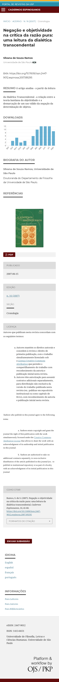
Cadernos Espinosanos (24, 9)
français (9, 572)
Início (6, 21)
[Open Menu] (3, 9)
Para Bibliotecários (14, 608)
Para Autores (11, 603)
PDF (10, 254)
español (9, 567)
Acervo (17, 21)
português (10, 577)
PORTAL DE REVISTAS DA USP (18, 4)
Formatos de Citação (22, 521)
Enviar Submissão (18, 541)
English (9, 562)
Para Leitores (11, 599)
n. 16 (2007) (30, 21)
